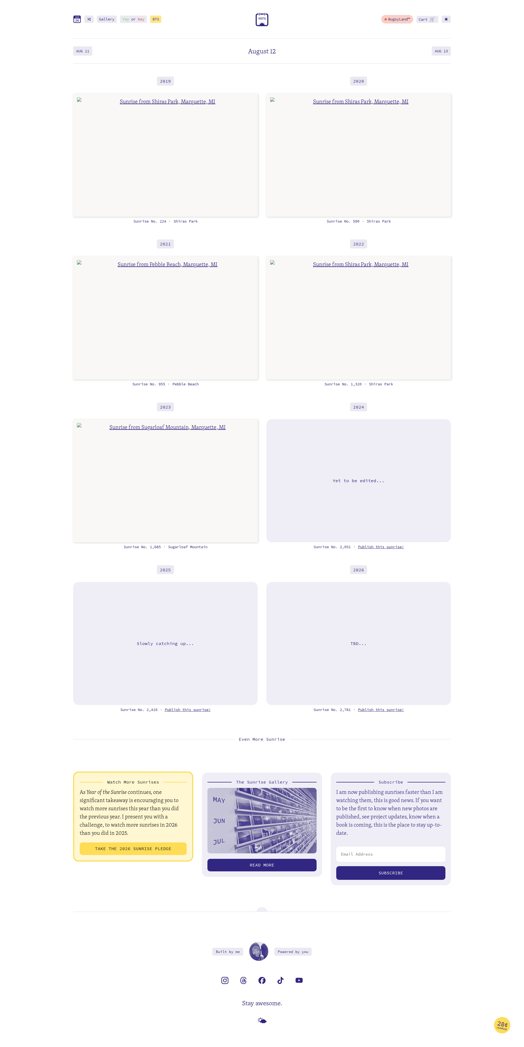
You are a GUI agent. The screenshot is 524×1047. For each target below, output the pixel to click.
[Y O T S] (262, 25)
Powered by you (293, 951)
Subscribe (391, 873)
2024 (358, 407)
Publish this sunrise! (381, 547)
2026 (358, 569)
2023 (165, 407)
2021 (165, 244)
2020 (358, 81)
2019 (165, 81)
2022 (358, 244)
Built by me (228, 951)
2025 (165, 569)
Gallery (106, 19)
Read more (262, 865)
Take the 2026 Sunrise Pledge (133, 848)
